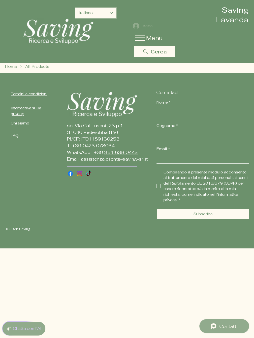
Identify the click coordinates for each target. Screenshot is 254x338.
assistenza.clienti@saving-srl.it (114, 159)
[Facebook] (70, 173)
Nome (163, 102)
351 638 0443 (121, 152)
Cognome (167, 125)
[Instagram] (79, 173)
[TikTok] (88, 173)
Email (163, 148)
